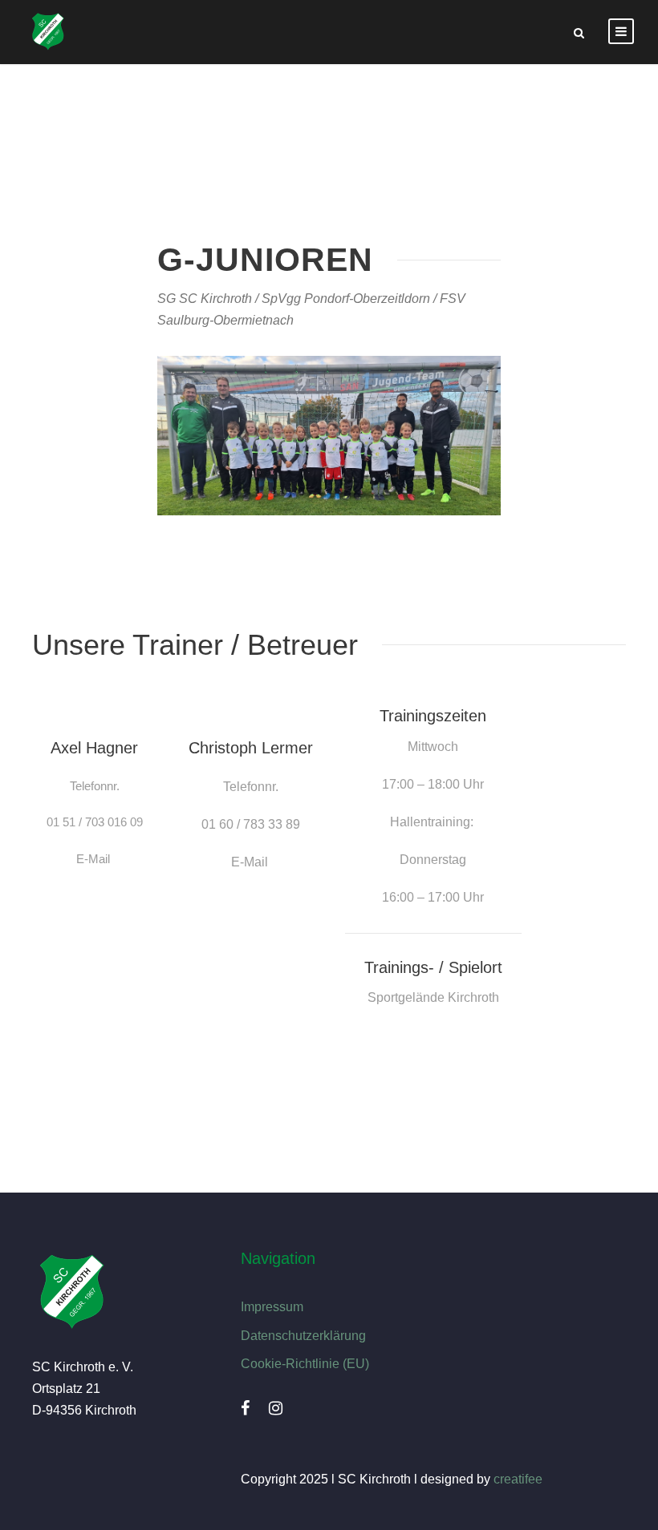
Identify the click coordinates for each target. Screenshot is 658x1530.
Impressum (272, 1307)
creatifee (518, 1479)
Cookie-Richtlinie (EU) (305, 1364)
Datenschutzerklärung (303, 1335)
